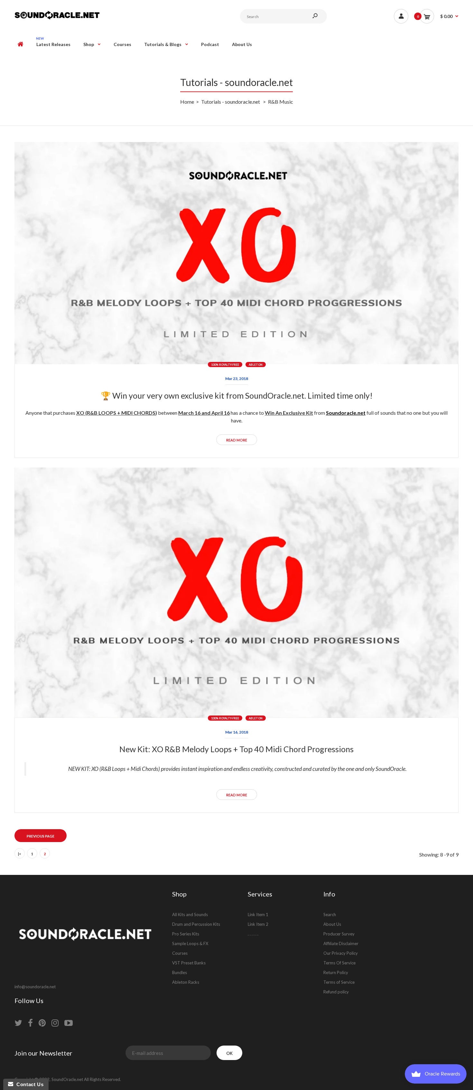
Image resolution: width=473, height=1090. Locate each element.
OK (229, 1053)
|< (19, 854)
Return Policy (335, 972)
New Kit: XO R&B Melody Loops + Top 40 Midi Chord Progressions (236, 749)
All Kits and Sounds (190, 914)
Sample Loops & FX (190, 943)
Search (329, 914)
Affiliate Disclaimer (340, 943)
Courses (180, 953)
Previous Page (40, 836)
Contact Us (28, 1084)
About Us (332, 924)
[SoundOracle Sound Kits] (57, 18)
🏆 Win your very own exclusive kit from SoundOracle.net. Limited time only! (237, 395)
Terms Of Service (339, 962)
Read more (236, 440)
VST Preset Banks (189, 962)
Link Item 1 (258, 914)
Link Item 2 (258, 924)
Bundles (179, 972)
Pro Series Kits (185, 933)
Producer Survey (339, 933)
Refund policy (336, 991)
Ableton (256, 364)
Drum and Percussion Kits (196, 924)
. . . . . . (253, 933)
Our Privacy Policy (340, 953)
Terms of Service (339, 982)
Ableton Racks (185, 982)
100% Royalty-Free (225, 364)
